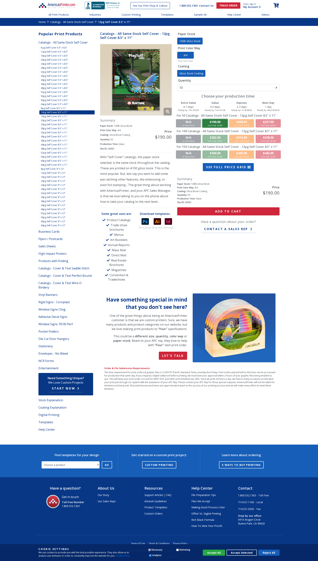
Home (42, 22)
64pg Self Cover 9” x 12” (53, 225)
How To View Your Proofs (206, 526)
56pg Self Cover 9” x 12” (53, 217)
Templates (167, 14)
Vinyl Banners (48, 295)
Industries (95, 14)
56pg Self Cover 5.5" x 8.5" (54, 96)
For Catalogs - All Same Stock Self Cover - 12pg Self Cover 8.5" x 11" (226, 115)
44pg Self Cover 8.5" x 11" (54, 144)
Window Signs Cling (52, 309)
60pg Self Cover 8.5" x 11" (54, 160)
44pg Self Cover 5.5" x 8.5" (54, 84)
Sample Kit (200, 14)
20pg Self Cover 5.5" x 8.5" (54, 59)
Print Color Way (189, 48)
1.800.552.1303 (188, 5)
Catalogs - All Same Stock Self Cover (72, 22)
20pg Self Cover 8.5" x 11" (54, 120)
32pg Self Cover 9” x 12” (53, 193)
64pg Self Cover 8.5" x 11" (54, 164)
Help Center (234, 14)
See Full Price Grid (227, 167)
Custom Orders (153, 513)
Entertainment (48, 368)
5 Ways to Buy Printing (241, 465)
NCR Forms (46, 361)
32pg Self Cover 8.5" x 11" (54, 132)
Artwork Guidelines (155, 501)
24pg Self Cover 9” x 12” (53, 185)
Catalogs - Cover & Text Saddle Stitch (63, 268)
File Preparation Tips (203, 495)
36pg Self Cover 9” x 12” (53, 197)
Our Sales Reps (107, 501)
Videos (265, 14)
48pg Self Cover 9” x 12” (53, 209)
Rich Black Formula (202, 520)
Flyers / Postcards (50, 239)
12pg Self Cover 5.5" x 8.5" (54, 51)
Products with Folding (53, 261)
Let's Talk (173, 356)
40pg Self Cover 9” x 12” (53, 201)
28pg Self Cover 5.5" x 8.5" (54, 67)
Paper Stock (186, 34)
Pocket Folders (48, 331)
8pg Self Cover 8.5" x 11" (53, 108)
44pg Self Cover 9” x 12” (53, 205)
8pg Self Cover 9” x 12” (52, 168)
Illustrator (157, 227)
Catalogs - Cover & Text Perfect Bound (65, 276)
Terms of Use (138, 543)
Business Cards (49, 232)
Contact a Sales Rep (226, 229)
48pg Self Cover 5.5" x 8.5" (54, 88)
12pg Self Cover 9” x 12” (53, 172)
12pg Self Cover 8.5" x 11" (54, 112)
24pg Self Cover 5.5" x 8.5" (54, 63)
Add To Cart (228, 211)
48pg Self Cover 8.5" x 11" (54, 148)
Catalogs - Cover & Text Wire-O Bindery (60, 285)
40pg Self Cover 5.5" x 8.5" (54, 80)
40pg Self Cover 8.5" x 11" (54, 140)
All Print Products (59, 14)
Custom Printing (131, 14)
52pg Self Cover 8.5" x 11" (54, 152)
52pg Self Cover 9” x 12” (53, 213)
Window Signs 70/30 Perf (55, 324)
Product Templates (155, 507)
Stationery (45, 346)
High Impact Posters (52, 254)
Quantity (184, 80)
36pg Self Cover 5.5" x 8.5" (54, 75)
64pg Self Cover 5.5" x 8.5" (54, 104)
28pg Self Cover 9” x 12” (53, 189)
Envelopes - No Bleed (53, 353)
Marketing (184, 549)
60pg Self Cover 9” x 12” (53, 221)
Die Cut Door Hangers (53, 339)
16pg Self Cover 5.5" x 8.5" (54, 55)
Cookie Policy (123, 555)
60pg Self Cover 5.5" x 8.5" (54, 100)
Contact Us (206, 5)
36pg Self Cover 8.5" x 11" (54, 136)
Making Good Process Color (208, 507)
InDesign (168, 227)
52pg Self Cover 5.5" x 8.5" (54, 92)
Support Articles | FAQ (157, 495)
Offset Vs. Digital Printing (206, 513)
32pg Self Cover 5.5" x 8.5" (54, 71)
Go (107, 465)
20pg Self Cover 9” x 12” (53, 181)
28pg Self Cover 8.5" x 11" (54, 128)
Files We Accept (200, 501)
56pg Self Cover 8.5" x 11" (54, 156)
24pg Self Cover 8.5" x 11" (54, 124)
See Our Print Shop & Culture (150, 5)
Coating (183, 66)
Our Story (103, 495)
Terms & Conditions (159, 543)
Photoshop (145, 227)
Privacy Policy (180, 543)
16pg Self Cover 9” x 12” (53, 176)
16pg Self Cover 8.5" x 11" (54, 116)
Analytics (157, 555)
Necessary (156, 549)
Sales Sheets (47, 246)
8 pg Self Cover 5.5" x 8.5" (54, 47)
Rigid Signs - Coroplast (54, 302)
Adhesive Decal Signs (52, 317)
